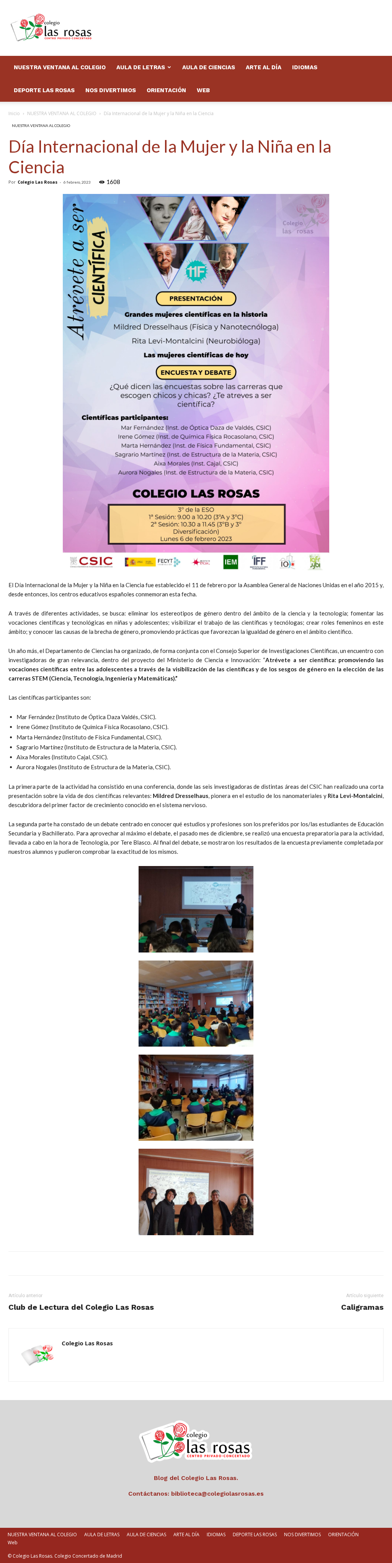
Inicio (14, 113)
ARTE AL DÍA (263, 67)
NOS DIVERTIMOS (110, 90)
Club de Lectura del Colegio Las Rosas (81, 1307)
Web (203, 90)
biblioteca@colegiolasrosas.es (217, 1493)
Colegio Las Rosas (37, 182)
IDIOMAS (304, 67)
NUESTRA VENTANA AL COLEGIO (60, 67)
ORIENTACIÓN (166, 90)
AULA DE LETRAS (140, 67)
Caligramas (362, 1307)
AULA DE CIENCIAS (208, 67)
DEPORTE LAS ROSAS (44, 90)
